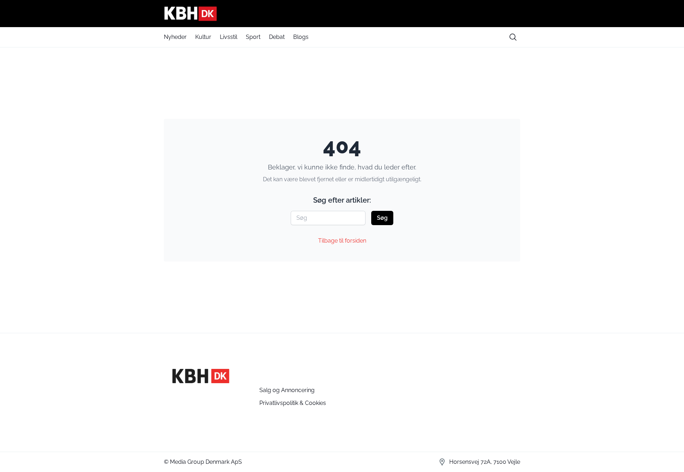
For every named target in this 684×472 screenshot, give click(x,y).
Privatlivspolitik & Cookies (292, 403)
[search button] (513, 37)
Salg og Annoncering (287, 390)
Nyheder (175, 37)
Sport (253, 37)
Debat (277, 37)
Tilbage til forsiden (342, 240)
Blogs (301, 37)
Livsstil (228, 37)
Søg (382, 217)
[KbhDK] (342, 13)
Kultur (203, 37)
